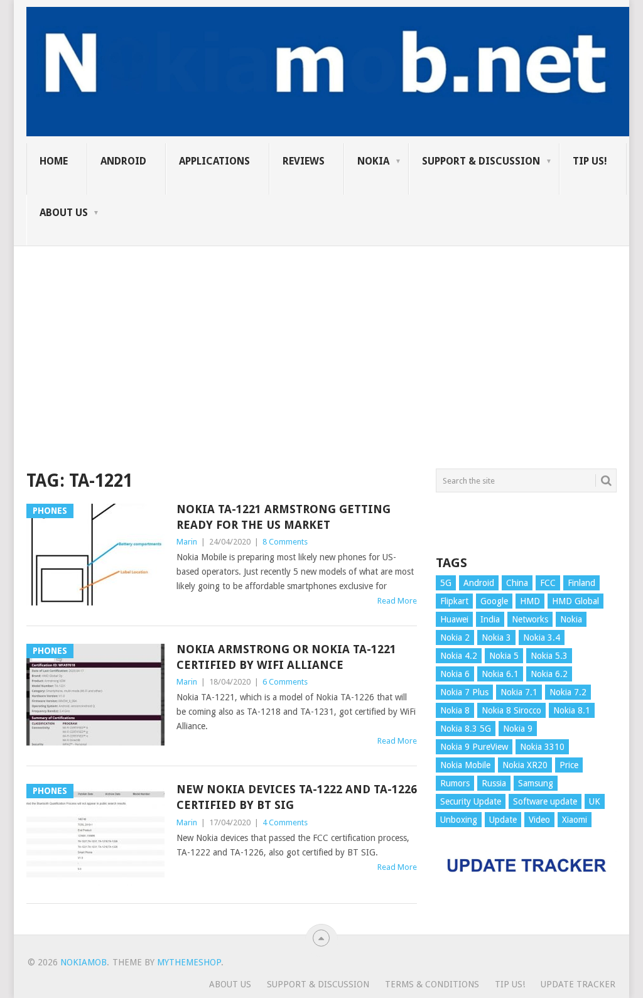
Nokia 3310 (542, 747)
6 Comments (285, 681)
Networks (530, 619)
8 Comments (285, 541)
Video (539, 820)
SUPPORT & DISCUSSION (481, 161)
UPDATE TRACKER (578, 984)
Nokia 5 (504, 656)
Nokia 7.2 (567, 692)
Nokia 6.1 (500, 674)
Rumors (455, 783)
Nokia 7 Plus (464, 692)
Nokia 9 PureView (474, 747)
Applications (214, 161)
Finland (581, 583)
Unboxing (458, 820)
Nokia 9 (517, 729)
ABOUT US (64, 213)
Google (494, 601)
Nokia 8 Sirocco (511, 710)
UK (594, 801)
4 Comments (285, 822)
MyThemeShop (189, 962)
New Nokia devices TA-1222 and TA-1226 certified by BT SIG (296, 797)
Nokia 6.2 (549, 674)
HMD (530, 601)
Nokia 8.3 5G (465, 729)
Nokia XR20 (525, 765)
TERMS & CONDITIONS (432, 984)
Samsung (535, 783)
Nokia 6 (455, 674)
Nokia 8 (455, 710)
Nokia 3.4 (541, 637)
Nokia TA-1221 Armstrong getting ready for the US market (283, 516)
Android (123, 161)
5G (445, 583)
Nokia (373, 161)
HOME (54, 161)
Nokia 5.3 (549, 656)
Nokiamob (83, 962)
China (517, 583)
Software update (545, 801)
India (490, 619)
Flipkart (454, 601)
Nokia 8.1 (571, 710)
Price (568, 765)
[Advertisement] (321, 334)
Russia (494, 783)
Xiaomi (574, 820)
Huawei (454, 619)
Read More (397, 600)
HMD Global (575, 601)
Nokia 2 (455, 637)
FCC (548, 583)
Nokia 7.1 (519, 692)
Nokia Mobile (465, 765)
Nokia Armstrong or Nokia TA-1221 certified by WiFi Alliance (286, 657)
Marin (186, 541)
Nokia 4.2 (458, 656)
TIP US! (590, 161)
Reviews (304, 161)
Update (503, 820)
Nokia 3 (496, 637)
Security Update (470, 801)
